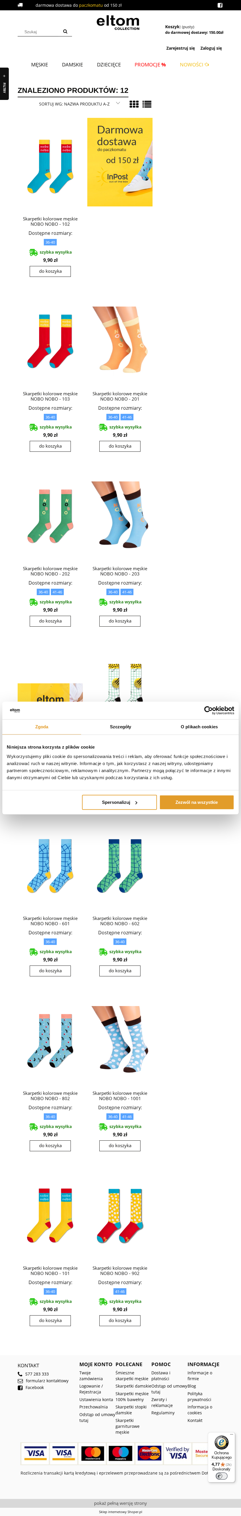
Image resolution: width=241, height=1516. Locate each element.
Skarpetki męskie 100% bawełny (132, 1396)
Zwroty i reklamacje (162, 1402)
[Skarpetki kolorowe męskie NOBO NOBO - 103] (50, 341)
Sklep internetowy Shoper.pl (120, 1512)
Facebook (35, 1387)
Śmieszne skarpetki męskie (132, 1375)
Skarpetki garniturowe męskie (128, 1426)
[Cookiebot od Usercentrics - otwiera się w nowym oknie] (208, 710)
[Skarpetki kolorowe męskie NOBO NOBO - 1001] (119, 1040)
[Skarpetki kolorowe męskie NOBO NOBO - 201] (119, 341)
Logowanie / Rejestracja (91, 1389)
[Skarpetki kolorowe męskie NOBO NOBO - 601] (50, 865)
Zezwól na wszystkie (196, 802)
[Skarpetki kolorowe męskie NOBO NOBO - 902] (119, 1215)
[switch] (221, 1476)
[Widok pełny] (147, 104)
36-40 (50, 242)
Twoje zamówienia (91, 1375)
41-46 (127, 417)
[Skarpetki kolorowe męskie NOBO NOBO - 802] (50, 1040)
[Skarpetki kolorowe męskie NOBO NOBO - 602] (119, 865)
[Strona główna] (120, 21)
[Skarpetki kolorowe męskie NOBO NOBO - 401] (119, 691)
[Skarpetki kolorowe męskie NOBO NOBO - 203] (119, 516)
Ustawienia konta (96, 1399)
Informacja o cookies (200, 1409)
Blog (192, 1386)
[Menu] (231, 1435)
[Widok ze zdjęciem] (134, 104)
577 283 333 (37, 1374)
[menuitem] (39, 64)
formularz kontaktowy (47, 1380)
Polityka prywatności (199, 1396)
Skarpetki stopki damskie (131, 1409)
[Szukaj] (65, 31)
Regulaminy (163, 1412)
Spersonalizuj (116, 802)
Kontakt (195, 1420)
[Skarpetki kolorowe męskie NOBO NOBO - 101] (50, 1215)
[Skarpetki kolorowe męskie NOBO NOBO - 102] (50, 166)
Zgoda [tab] (41, 726)
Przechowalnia (93, 1407)
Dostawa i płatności (160, 1375)
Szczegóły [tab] (120, 726)
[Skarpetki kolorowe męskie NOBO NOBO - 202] (50, 516)
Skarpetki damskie (133, 1386)
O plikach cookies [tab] (199, 726)
